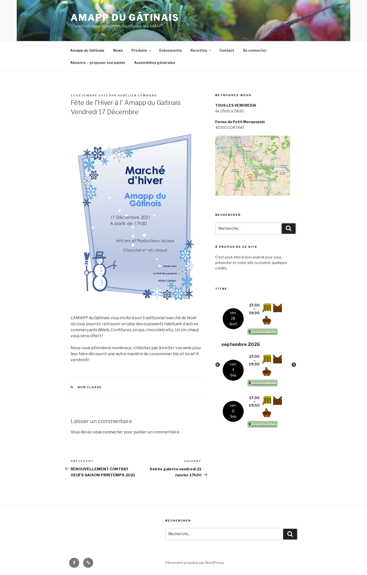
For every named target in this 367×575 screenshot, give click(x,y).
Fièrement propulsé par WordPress (194, 563)
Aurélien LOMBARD (137, 95)
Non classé (90, 387)
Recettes (198, 50)
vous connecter (108, 432)
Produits (139, 50)
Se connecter (255, 50)
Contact (226, 50)
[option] (256, 365)
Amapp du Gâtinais (125, 17)
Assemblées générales (154, 62)
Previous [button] (217, 364)
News (118, 50)
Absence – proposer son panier (97, 62)
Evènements (170, 50)
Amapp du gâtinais (263, 332)
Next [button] (293, 364)
